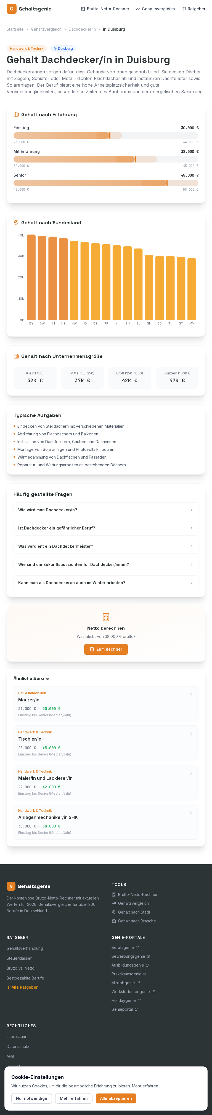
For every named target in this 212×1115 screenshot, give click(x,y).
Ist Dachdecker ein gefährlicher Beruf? (56, 528)
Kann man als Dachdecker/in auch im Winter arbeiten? (71, 582)
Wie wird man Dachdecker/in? (47, 509)
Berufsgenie (123, 947)
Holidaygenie (124, 1000)
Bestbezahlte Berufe (25, 978)
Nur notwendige (31, 1098)
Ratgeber (196, 8)
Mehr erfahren (145, 1086)
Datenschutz (18, 1046)
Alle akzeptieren (116, 1098)
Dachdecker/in (82, 29)
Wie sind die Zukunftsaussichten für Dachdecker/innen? (73, 564)
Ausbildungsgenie (128, 965)
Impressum (16, 1036)
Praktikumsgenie (127, 974)
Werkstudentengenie (131, 991)
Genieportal (122, 1009)
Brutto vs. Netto (21, 968)
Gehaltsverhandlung (25, 948)
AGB (10, 1056)
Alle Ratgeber (25, 987)
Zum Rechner (109, 649)
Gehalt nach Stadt (134, 912)
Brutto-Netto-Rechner (108, 8)
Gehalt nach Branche (137, 921)
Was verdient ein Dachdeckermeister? (55, 546)
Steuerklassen (20, 958)
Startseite (15, 29)
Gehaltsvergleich (158, 8)
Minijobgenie (123, 982)
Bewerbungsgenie (128, 956)
